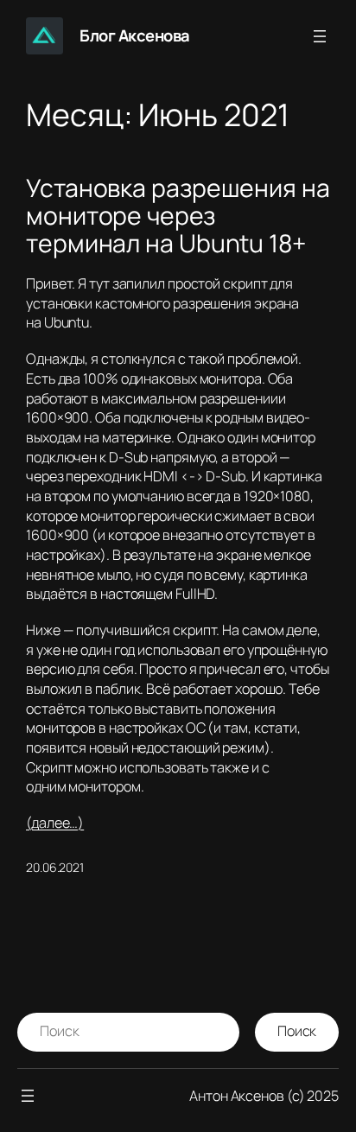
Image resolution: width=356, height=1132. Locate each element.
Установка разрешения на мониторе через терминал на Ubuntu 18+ (178, 216)
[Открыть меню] (319, 36)
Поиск (297, 1030)
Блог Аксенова (134, 35)
